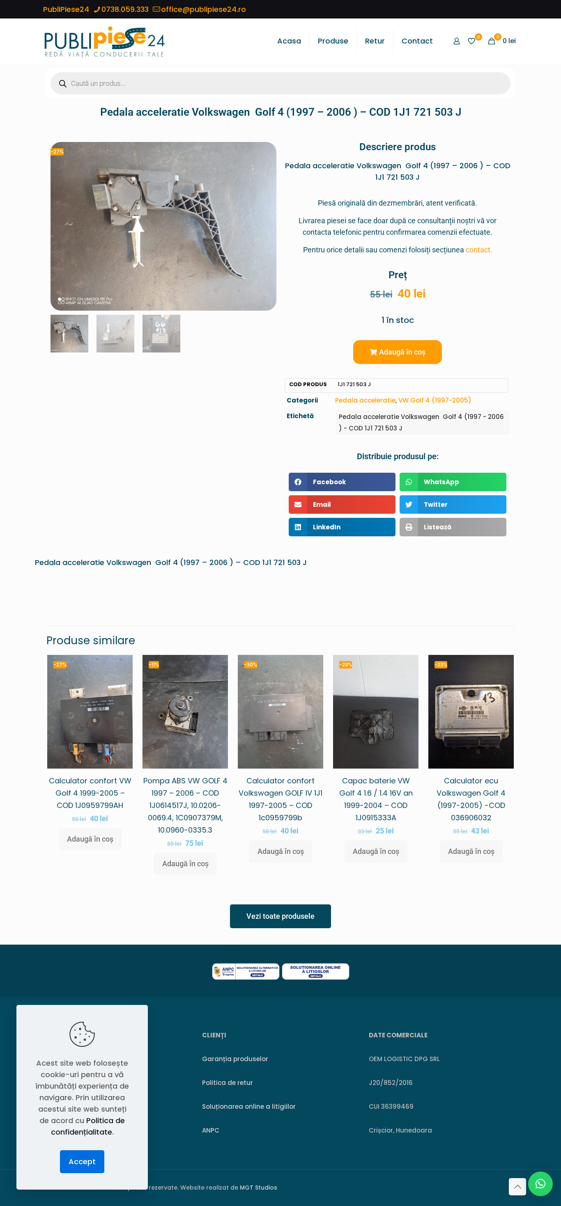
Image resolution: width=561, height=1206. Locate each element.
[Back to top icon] (517, 1186)
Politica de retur (227, 1082)
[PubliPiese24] (104, 41)
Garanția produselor (235, 1059)
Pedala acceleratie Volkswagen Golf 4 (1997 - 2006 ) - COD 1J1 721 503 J (421, 422)
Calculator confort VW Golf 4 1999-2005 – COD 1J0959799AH (90, 793)
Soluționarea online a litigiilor (249, 1106)
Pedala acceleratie (365, 400)
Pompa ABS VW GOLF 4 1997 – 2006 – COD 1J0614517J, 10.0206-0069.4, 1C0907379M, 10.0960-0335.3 (185, 805)
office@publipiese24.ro (203, 9)
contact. (479, 249)
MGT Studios (258, 1187)
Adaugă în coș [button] (90, 839)
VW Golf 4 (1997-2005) (434, 400)
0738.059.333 (125, 9)
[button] (397, 352)
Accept (82, 1161)
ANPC (210, 1130)
